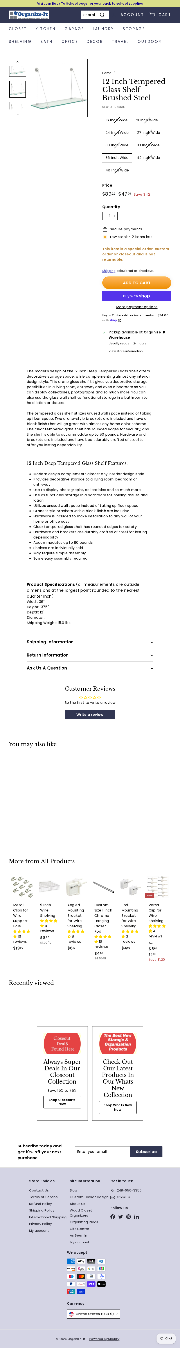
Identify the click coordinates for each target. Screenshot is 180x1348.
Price (107, 185)
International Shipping (48, 1217)
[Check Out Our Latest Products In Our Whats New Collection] (118, 1043)
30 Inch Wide (117, 145)
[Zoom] (58, 88)
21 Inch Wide (147, 120)
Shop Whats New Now (118, 1107)
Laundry (103, 28)
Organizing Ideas (84, 1222)
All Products (58, 861)
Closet (18, 28)
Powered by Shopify (104, 1339)
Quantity (111, 206)
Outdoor (150, 41)
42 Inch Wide (148, 157)
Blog (73, 1190)
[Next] (17, 113)
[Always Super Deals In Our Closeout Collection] (62, 1043)
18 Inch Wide (117, 120)
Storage (134, 28)
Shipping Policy (41, 1210)
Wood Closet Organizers (81, 1213)
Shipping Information (50, 642)
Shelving (20, 41)
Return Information (48, 655)
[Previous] (17, 62)
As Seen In (78, 1235)
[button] (22, 934)
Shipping (108, 271)
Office (69, 41)
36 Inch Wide (117, 157)
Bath (46, 41)
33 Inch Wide (148, 145)
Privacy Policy (40, 1223)
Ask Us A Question (47, 668)
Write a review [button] (90, 714)
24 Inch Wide (117, 132)
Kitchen (46, 28)
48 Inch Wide (117, 170)
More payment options (137, 306)
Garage (74, 28)
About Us (77, 1203)
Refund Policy (40, 1203)
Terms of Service (43, 1197)
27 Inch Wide (148, 132)
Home (107, 73)
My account (39, 1230)
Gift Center (79, 1228)
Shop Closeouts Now (62, 1102)
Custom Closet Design (89, 1197)
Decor (95, 41)
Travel (120, 41)
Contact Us (39, 1190)
